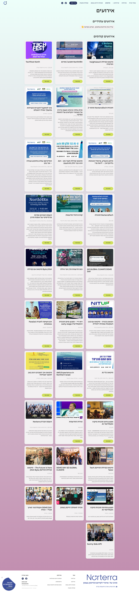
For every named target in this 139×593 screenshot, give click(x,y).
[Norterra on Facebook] (66, 3)
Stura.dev (34, 588)
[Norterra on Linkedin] (62, 3)
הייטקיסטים (59, 581)
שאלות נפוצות (71, 588)
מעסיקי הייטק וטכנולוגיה (56, 578)
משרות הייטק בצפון (70, 584)
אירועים (73, 581)
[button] (116, 3)
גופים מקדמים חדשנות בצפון (54, 584)
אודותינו (73, 578)
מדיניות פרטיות (25, 583)
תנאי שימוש (24, 581)
